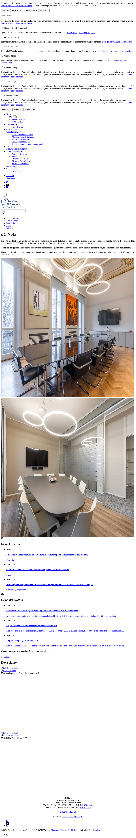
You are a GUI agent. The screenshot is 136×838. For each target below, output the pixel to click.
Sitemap (54, 830)
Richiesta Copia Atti (20, 159)
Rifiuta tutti (18, 110)
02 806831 (88, 805)
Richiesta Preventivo (20, 163)
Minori (9, 575)
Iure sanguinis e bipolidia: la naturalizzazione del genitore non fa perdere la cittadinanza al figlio (49, 584)
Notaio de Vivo (18, 119)
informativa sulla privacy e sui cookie (16, 6)
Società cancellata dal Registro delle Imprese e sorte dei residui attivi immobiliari (42, 611)
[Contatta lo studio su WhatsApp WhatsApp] (7, 834)
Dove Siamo (17, 171)
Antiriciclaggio (18, 156)
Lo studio (10, 124)
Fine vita (10, 560)
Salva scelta (30, 110)
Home (9, 114)
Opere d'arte (11, 129)
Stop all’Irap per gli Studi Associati (22, 640)
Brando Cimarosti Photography (72, 816)
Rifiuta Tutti (44, 10)
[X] (70, 185)
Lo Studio (10, 223)
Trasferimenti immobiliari (22, 134)
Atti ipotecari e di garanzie (23, 137)
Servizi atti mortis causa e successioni (27, 144)
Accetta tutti (7, 110)
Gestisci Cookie (31, 10)
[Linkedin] (7, 187)
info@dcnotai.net (10, 668)
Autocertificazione (19, 154)
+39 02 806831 (9, 670)
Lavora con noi (12, 166)
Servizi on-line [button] (12, 151)
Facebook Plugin (11, 67)
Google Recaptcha (87, 32)
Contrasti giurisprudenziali (17, 590)
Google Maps (10, 56)
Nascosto (5, 10)
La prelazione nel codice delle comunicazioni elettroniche (31, 625)
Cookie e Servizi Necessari (15, 28)
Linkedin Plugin (11, 95)
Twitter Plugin (10, 81)
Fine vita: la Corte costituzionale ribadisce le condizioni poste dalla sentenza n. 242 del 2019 (47, 555)
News (8, 146)
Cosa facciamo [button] (12, 132)
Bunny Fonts (72, 32)
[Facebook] (7, 182)
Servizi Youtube (11, 46)
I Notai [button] (9, 117)
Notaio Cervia (18, 122)
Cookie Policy (74, 830)
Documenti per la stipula (16, 149)
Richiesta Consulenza (21, 161)
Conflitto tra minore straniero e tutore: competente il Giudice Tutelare (37, 569)
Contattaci (5, 657)
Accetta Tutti (17, 10)
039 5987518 (85, 807)
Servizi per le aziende (21, 139)
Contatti (9, 168)
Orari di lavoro (18, 127)
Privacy (63, 830)
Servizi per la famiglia (21, 142)
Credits (99, 830)
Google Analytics (11, 37)
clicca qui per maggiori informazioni (116, 42)
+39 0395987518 (10, 735)
